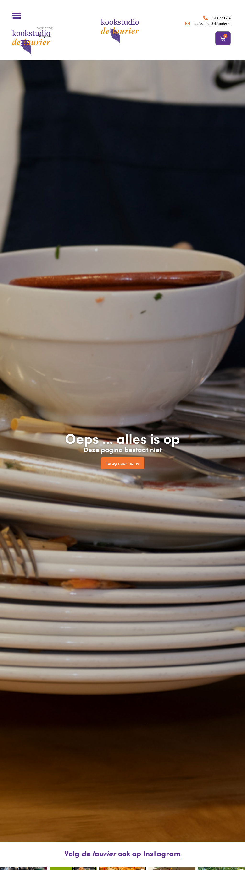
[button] (17, 15)
